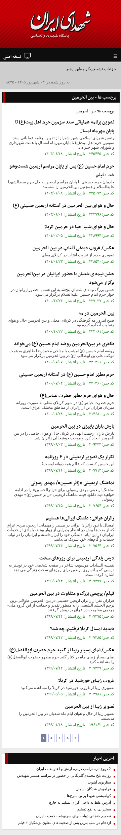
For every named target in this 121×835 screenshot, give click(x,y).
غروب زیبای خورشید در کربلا (86, 681)
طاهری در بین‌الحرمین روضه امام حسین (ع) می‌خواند (64, 344)
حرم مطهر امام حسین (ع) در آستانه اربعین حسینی (66, 374)
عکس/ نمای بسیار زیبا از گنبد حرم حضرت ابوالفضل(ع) (61, 650)
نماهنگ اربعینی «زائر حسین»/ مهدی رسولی (72, 483)
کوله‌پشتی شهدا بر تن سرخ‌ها (89, 796)
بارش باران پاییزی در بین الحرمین (82, 426)
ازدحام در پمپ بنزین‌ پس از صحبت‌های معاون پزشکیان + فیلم (64, 823)
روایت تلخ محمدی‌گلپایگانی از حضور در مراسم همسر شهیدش (64, 775)
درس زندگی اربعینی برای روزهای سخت (76, 558)
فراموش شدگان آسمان (93, 789)
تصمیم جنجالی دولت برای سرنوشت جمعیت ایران (73, 816)
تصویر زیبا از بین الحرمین (89, 706)
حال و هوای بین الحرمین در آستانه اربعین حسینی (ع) (63, 206)
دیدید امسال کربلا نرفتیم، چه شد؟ (82, 629)
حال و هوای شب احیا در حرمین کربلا (79, 227)
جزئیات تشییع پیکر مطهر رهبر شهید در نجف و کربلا (73, 69)
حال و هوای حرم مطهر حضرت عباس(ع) (77, 396)
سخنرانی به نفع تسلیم (94, 809)
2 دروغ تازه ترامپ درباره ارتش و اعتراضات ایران (73, 769)
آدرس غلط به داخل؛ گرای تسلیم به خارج (80, 802)
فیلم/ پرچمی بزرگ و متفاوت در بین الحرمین (72, 593)
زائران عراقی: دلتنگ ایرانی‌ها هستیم (80, 518)
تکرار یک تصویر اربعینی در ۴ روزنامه (79, 457)
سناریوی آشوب (99, 782)
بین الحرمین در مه (96, 313)
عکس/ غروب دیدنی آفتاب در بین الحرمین (73, 248)
